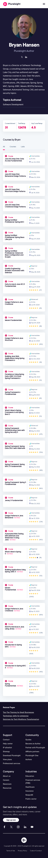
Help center (8, 744)
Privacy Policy (22, 851)
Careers (6, 780)
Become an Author (32, 744)
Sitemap (6, 752)
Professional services (11, 763)
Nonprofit (29, 795)
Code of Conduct (36, 851)
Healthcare (29, 787)
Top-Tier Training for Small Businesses (18, 712)
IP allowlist (7, 748)
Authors (28, 759)
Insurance (29, 791)
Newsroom (7, 784)
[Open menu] (44, 4)
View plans (7, 759)
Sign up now (11, 820)
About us (6, 776)
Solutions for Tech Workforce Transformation (21, 719)
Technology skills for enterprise (15, 716)
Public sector (30, 799)
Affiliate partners (32, 752)
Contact (6, 740)
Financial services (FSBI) (32, 781)
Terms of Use (10, 851)
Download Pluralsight (12, 756)
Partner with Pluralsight (35, 748)
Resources (7, 788)
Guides (28, 740)
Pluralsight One (31, 756)
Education (29, 776)
